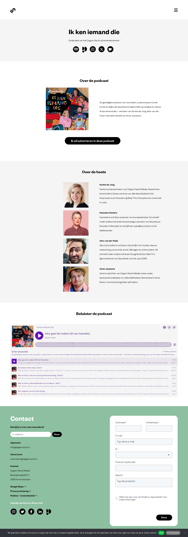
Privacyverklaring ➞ (20, 491)
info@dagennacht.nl (20, 447)
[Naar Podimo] (49, 511)
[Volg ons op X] (102, 49)
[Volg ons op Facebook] (31, 512)
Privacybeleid (173, 533)
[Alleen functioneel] (184, 533)
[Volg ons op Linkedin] (40, 512)
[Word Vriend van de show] (110, 49)
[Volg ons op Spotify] (76, 49)
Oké (161, 533)
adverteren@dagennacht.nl (23, 458)
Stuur (57, 434)
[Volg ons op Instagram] (93, 49)
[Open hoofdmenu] (176, 10)
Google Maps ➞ (18, 486)
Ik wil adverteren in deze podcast (92, 141)
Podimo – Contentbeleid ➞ (23, 495)
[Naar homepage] (12, 10)
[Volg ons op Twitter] (22, 512)
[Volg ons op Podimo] (85, 48)
